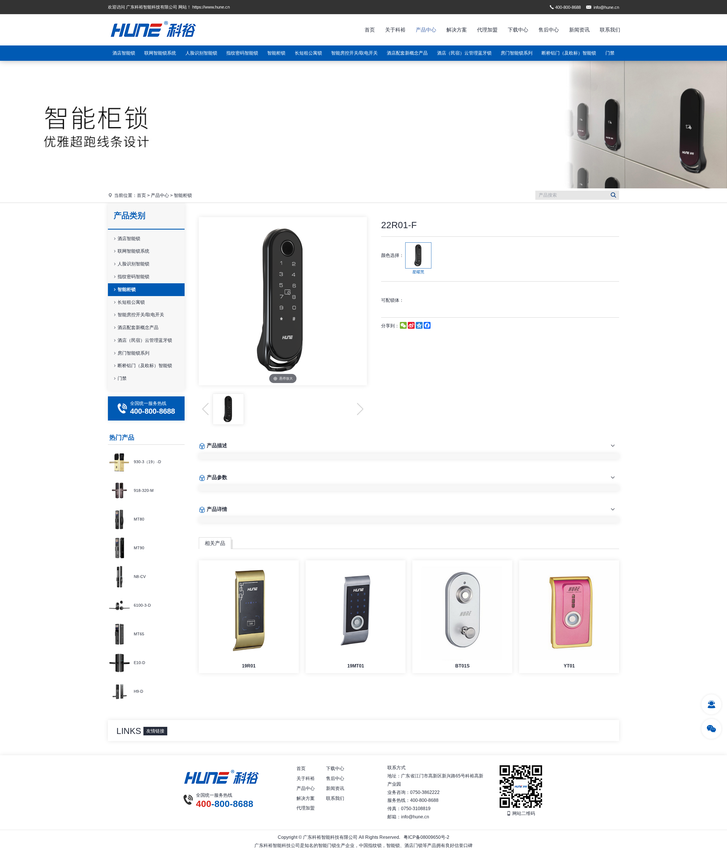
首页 (370, 30)
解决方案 (456, 30)
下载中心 (518, 30)
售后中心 (548, 30)
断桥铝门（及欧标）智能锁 (569, 53)
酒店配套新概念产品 (407, 53)
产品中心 (426, 30)
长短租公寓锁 (308, 53)
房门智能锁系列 (516, 53)
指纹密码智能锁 (242, 53)
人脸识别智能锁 (201, 53)
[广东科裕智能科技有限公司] (153, 43)
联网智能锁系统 (160, 53)
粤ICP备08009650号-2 (426, 837)
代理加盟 (487, 30)
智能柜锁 (276, 53)
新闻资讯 (579, 30)
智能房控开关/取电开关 (354, 53)
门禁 (610, 53)
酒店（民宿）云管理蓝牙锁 (464, 53)
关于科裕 (395, 30)
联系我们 (610, 30)
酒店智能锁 (123, 53)
